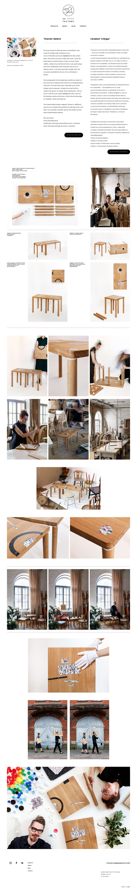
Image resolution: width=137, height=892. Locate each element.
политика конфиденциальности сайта (118, 863)
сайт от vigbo (125, 886)
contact (30, 871)
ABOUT (64, 26)
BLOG (73, 26)
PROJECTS (54, 26)
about (29, 865)
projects (30, 862)
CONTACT (83, 26)
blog (29, 868)
